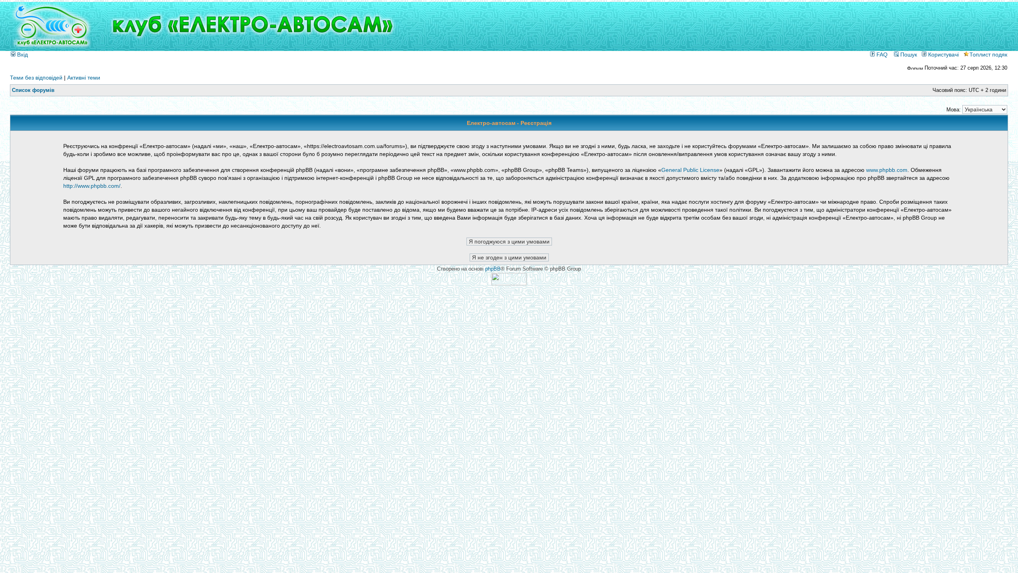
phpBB (493, 269)
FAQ (881, 54)
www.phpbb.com (886, 170)
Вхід (22, 54)
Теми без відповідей (36, 77)
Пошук (908, 54)
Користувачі (943, 54)
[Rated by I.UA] (509, 283)
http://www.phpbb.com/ (91, 186)
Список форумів (33, 90)
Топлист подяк (988, 54)
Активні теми (83, 77)
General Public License (690, 170)
